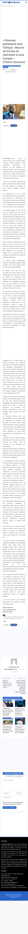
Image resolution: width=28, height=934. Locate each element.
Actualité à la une (7, 65)
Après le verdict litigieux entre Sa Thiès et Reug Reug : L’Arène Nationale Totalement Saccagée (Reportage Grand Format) (20, 687)
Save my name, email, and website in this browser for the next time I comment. (13, 803)
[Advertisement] (14, 23)
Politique (6, 67)
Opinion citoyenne (16, 65)
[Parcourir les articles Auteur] (14, 662)
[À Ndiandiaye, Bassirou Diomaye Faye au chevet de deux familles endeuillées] (8, 703)
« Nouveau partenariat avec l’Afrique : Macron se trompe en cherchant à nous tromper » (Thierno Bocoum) (14, 618)
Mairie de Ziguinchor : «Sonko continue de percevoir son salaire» (7, 684)
